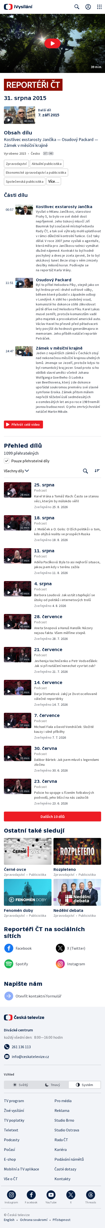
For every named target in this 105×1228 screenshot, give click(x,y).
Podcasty (11, 1139)
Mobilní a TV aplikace (21, 1169)
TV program (14, 1100)
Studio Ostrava (66, 1129)
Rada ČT (61, 1139)
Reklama (61, 1110)
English (9, 1220)
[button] (52, 43)
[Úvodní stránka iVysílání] (18, 7)
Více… (53, 181)
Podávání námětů (69, 1159)
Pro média (63, 1100)
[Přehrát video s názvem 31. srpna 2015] (52, 43)
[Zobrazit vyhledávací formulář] (77, 7)
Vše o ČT (11, 1178)
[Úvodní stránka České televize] (24, 1017)
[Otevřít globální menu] (99, 7)
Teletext (11, 1129)
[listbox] (52, 1085)
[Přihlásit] (88, 7)
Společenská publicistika (24, 181)
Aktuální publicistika (47, 163)
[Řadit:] (97, 470)
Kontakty (62, 1178)
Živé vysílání (14, 1110)
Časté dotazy (65, 1169)
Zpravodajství (16, 163)
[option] (20, 1084)
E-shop (10, 1159)
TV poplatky (14, 1120)
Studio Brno (64, 1120)
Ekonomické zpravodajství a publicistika (36, 172)
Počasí (9, 1149)
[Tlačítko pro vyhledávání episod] (86, 470)
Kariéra (60, 1149)
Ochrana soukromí (33, 1220)
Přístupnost (61, 1220)
